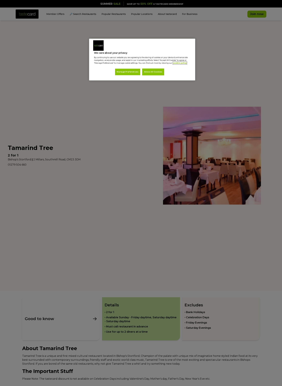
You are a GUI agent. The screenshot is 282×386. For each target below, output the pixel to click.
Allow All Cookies (153, 72)
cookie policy (180, 63)
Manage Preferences (127, 72)
